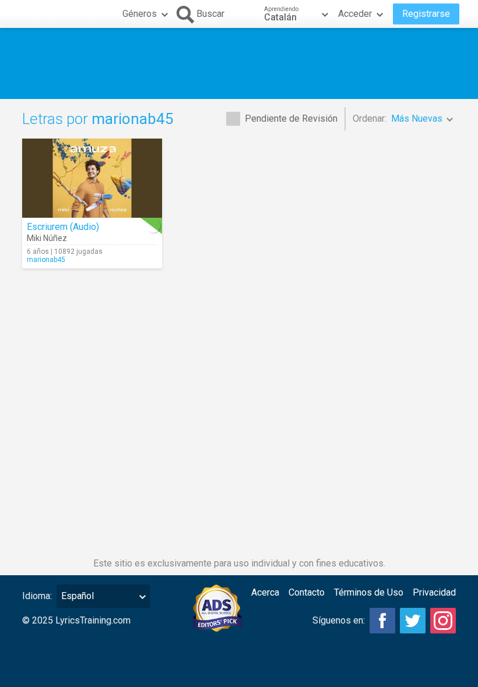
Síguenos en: (338, 620)
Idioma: (37, 595)
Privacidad (434, 592)
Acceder (355, 13)
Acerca (265, 592)
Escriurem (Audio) (63, 226)
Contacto (307, 592)
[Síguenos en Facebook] (382, 620)
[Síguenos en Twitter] (413, 620)
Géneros (139, 13)
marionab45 (46, 260)
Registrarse (426, 13)
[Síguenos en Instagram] (443, 620)
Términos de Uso (368, 592)
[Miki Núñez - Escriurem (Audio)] (92, 178)
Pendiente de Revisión (291, 118)
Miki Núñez (47, 238)
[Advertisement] (239, 63)
